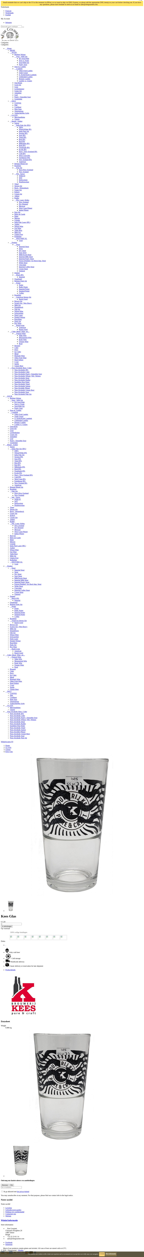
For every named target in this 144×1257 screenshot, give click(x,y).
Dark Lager (18, 315)
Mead (16, 354)
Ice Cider (17, 352)
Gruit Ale (17, 85)
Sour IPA (22, 135)
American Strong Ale (23, 297)
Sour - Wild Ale (21, 57)
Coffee (21, 293)
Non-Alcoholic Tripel (22, 384)
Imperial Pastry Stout (26, 259)
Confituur (17, 107)
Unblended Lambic (26, 77)
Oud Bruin (18, 83)
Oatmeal (22, 271)
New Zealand (24, 172)
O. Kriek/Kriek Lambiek (27, 75)
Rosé (20, 344)
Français (8, 11)
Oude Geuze (23, 73)
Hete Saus (18, 109)
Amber (16, 224)
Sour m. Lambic (20, 67)
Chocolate (22, 265)
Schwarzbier (18, 313)
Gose (16, 87)
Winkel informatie (9, 1220)
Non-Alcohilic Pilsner (22, 388)
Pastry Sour (23, 65)
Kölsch (16, 192)
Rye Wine (17, 323)
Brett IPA (22, 145)
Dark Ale (17, 321)
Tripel (16, 184)
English (8, 15)
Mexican (22, 206)
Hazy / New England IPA (28, 152)
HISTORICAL (21, 238)
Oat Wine (17, 228)
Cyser (16, 362)
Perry (16, 350)
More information (111, 1254)
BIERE (12, 50)
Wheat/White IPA (25, 129)
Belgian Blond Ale (21, 164)
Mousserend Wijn (25, 338)
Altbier (16, 196)
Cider (16, 348)
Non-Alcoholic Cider (21, 372)
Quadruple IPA (24, 147)
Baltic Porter (23, 287)
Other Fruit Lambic (26, 71)
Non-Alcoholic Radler (22, 380)
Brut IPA (22, 139)
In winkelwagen (7, 926)
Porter (18, 283)
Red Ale (17, 212)
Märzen (17, 218)
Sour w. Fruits (24, 61)
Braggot (17, 346)
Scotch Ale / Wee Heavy (23, 303)
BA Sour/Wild (24, 59)
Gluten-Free (18, 234)
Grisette (17, 220)
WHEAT (22, 176)
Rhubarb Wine (19, 356)
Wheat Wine (18, 226)
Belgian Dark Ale (20, 281)
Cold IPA (22, 154)
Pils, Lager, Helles (22, 200)
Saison (16, 123)
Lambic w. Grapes (25, 81)
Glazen (16, 119)
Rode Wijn (23, 340)
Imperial (22, 277)
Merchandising (19, 117)
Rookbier (17, 166)
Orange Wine (23, 342)
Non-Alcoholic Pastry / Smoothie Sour (28, 374)
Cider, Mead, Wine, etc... (20, 331)
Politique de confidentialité (14, 1212)
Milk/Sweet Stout (25, 255)
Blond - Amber (17, 121)
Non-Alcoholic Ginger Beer (24, 390)
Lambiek (19, 69)
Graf (16, 95)
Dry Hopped (23, 204)
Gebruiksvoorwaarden (13, 1210)
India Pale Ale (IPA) (23, 125)
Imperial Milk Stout (26, 257)
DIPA (21, 127)
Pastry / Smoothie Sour (22, 97)
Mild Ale (17, 232)
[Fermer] (103, 4)
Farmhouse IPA (24, 158)
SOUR (14, 52)
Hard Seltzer (18, 360)
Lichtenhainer (19, 89)
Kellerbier (17, 236)
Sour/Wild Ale (24, 63)
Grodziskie (18, 99)
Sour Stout (22, 253)
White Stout (23, 263)
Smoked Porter (24, 291)
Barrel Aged (23, 299)
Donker (14, 243)
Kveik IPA (23, 150)
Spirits (16, 364)
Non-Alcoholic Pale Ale (23, 394)
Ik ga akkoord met (16, 1192)
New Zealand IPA (25, 160)
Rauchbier (18, 319)
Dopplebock (18, 307)
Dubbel (17, 273)
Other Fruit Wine (20, 358)
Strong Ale (18, 186)
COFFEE (17, 103)
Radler (16, 198)
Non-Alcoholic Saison (22, 386)
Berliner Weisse (20, 54)
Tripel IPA (22, 137)
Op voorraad (5, 928)
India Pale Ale (24, 131)
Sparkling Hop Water (21, 382)
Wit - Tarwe (20, 174)
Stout (18, 245)
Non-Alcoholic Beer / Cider (22, 368)
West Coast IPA (24, 156)
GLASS (15, 115)
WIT (20, 178)
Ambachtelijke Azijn (21, 113)
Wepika (20, 1250)
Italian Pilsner (24, 210)
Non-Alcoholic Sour (21, 392)
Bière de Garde (19, 214)
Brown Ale (18, 301)
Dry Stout (22, 251)
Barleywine (20, 325)
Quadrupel (18, 279)
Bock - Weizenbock (21, 188)
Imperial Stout (24, 247)
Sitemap (8, 1216)
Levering (8, 1208)
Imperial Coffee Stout (26, 267)
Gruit (21, 240)
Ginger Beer (18, 366)
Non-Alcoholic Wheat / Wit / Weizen (27, 376)
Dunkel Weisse (19, 317)
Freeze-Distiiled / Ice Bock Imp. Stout (32, 261)
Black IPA (20, 275)
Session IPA (23, 133)
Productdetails (10, 970)
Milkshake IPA (24, 143)
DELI (14, 101)
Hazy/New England (26, 170)
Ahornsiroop (18, 111)
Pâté (15, 105)
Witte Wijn (22, 336)
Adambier (17, 93)
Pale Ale (19, 168)
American (22, 162)
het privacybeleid (23, 1192)
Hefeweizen (23, 180)
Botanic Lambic (24, 79)
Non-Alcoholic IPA (21, 370)
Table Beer (18, 230)
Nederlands (9, 13)
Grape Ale (18, 91)
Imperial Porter (24, 289)
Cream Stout (23, 269)
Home (9, 48)
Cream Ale (18, 194)
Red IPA (22, 141)
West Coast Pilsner (25, 208)
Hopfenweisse (24, 182)
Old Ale (17, 309)
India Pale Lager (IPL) (22, 222)
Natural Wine (21, 333)
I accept (102, 1254)
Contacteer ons (10, 1214)
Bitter (16, 216)
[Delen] (5, 945)
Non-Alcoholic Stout (21, 378)
